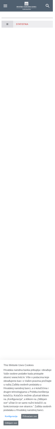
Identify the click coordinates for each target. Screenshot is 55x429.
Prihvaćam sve (30, 416)
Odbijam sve (11, 423)
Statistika (22, 24)
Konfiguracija (11, 416)
